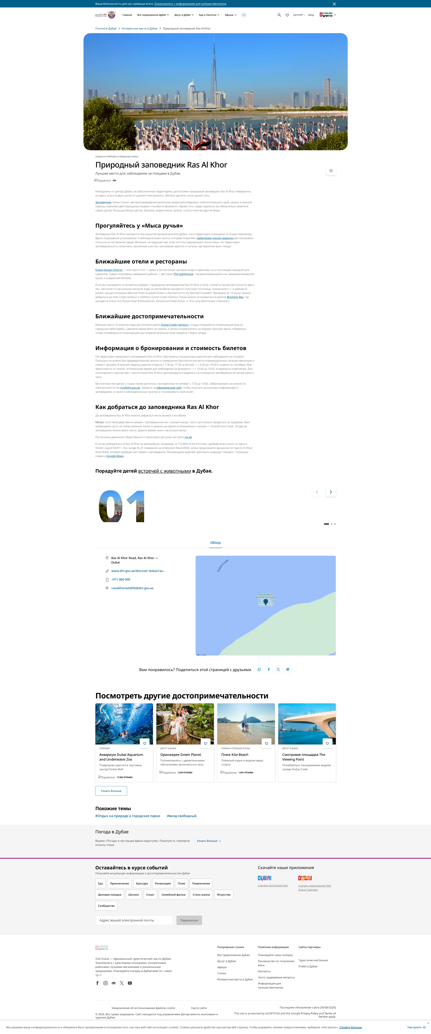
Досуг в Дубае (182, 14)
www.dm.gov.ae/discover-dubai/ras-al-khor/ (138, 571)
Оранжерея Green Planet (180, 754)
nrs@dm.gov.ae (130, 388)
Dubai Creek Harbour (175, 325)
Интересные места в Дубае (139, 28)
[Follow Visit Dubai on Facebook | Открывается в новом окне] (97, 983)
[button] (416, 1027)
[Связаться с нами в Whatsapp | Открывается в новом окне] (259, 669)
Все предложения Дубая (151, 14)
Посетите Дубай (106, 28)
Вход (311, 14)
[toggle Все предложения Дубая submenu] (168, 15)
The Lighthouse (183, 274)
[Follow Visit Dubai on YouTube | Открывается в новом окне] (130, 983)
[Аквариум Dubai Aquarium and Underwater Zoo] (124, 723)
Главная (127, 14)
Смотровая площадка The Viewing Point (303, 757)
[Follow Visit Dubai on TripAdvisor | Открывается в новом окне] (114, 983)
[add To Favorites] (331, 170)
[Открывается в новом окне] (268, 669)
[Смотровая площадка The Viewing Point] (307, 723)
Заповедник (103, 202)
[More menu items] (244, 15)
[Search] (279, 15)
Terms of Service (327, 1014)
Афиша (229, 14)
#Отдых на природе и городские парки (127, 816)
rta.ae (188, 437)
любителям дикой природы (215, 238)
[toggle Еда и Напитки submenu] (218, 15)
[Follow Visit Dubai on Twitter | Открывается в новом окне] (122, 983)
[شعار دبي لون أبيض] (102, 948)
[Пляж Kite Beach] (246, 723)
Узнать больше (111, 791)
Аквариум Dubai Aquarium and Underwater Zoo (121, 757)
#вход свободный (182, 816)
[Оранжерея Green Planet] (185, 723)
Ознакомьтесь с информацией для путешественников (190, 4)
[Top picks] (287, 14)
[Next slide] (317, 492)
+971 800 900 (120, 579)
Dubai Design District (109, 270)
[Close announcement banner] (334, 4)
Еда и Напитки (207, 14)
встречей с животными (164, 471)
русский (298, 14)
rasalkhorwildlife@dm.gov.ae (132, 588)
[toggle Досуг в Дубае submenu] (193, 15)
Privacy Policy (309, 1013)
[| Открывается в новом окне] (105, 983)
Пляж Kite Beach (234, 754)
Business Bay (235, 297)
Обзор (215, 542)
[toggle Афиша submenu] (235, 15)
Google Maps (115, 456)
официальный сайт (169, 388)
